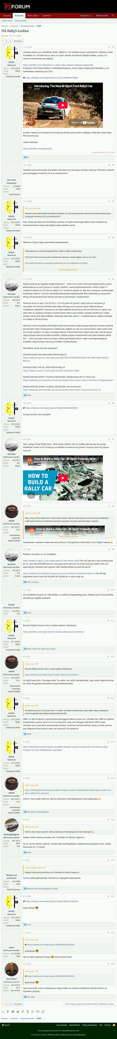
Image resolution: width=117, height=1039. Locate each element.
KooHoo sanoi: (31, 513)
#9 (113, 549)
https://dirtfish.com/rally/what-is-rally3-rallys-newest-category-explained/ (58, 65)
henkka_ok (11, 875)
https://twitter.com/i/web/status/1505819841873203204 (51, 901)
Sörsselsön (11, 978)
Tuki (100, 1025)
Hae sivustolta (21, 20)
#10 (112, 590)
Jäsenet (46, 15)
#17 (112, 860)
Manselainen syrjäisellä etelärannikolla (14, 538)
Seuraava (18, 41)
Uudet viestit (6, 20)
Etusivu (7, 15)
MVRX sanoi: (30, 705)
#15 (112, 778)
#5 (113, 279)
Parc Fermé (15, 990)
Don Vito (11, 180)
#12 (112, 656)
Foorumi (19, 15)
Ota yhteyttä (61, 1025)
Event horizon (14, 194)
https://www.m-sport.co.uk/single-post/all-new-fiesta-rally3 (51, 370)
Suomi (7, 1025)
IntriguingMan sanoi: (34, 867)
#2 (113, 165)
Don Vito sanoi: (31, 208)
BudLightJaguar (11, 834)
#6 (113, 403)
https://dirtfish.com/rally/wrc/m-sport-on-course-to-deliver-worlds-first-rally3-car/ (59, 573)
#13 (112, 698)
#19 (112, 932)
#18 (112, 896)
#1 (113, 47)
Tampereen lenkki (13, 76)
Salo (18, 846)
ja (32, 582)
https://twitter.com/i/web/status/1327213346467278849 (51, 77)
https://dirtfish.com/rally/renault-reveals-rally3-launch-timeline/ (53, 631)
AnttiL (6, 36)
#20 (112, 964)
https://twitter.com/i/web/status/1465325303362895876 (51, 408)
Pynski (11, 604)
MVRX (11, 520)
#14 (112, 742)
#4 (113, 237)
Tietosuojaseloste (89, 1025)
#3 (113, 201)
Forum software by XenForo (58, 1031)
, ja (41, 649)
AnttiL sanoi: (30, 664)
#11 (112, 620)
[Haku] (113, 15)
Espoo (17, 305)
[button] (39, 15)
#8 (113, 506)
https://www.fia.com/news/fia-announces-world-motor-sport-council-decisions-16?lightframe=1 (68, 380)
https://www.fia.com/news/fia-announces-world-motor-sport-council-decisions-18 (61, 389)
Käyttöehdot (74, 1025)
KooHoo (12, 294)
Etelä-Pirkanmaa (13, 889)
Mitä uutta (33, 15)
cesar (11, 947)
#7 (113, 439)
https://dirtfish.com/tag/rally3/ (37, 148)
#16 (112, 819)
